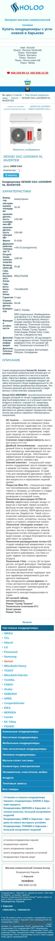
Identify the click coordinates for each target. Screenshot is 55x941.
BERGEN (10, 712)
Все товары (10, 789)
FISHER (9, 726)
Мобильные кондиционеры (21, 743)
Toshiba (9, 679)
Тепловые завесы (15, 783)
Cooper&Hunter (14, 703)
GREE (8, 698)
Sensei (14, 98)
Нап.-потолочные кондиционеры (25, 748)
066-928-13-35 (39, 72)
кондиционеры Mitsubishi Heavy (33, 922)
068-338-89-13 (20, 72)
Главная (17, 95)
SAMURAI (10, 693)
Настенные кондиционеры (20, 627)
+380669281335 (23, 910)
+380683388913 (8, 910)
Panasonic (11, 651)
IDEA (7, 707)
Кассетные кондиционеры (20, 737)
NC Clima (10, 721)
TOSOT (9, 670)
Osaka (8, 689)
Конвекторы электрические (21, 766)
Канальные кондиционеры (20, 731)
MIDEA (8, 633)
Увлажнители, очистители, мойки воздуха (25, 775)
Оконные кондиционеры (19, 754)
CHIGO (8, 684)
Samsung (10, 656)
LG (6, 647)
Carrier (8, 717)
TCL (6, 637)
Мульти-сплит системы (18, 760)
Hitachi (8, 642)
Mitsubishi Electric (16, 675)
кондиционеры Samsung (35, 924)
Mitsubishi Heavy (15, 665)
